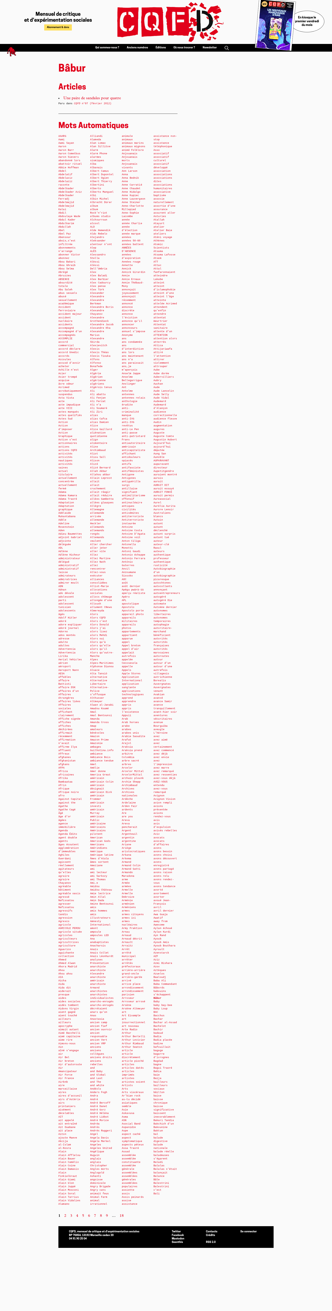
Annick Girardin (133, 272)
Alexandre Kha (100, 328)
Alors (94, 614)
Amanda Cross (99, 722)
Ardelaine (129, 802)
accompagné (66, 328)
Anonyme (127, 335)
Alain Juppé (67, 1186)
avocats (159, 837)
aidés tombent (68, 1005)
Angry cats (98, 1190)
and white (97, 1085)
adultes (63, 645)
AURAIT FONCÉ (163, 492)
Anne (125, 181)
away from (161, 921)
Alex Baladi (98, 275)
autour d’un (162, 663)
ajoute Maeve (67, 1137)
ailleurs (64, 1019)
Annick (126, 268)
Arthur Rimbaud (133, 1043)
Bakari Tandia (164, 1120)
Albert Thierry (101, 181)
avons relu (161, 876)
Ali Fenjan (98, 397)
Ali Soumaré (98, 408)
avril (157, 907)
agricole (64, 924)
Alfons (95, 359)
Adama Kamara (67, 495)
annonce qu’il (132, 321)
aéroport (64, 666)
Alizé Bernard (100, 467)
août (125, 582)
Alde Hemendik (100, 230)
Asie (125, 1109)
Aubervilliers (164, 377)
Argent (126, 830)
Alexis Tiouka (100, 356)
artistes (128, 1078)
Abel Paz (64, 233)
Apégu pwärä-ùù (133, 589)
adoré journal (68, 628)
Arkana (126, 855)
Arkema (126, 858)
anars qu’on (98, 1012)
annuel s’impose (133, 331)
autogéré (160, 596)
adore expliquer (70, 624)
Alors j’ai (98, 628)
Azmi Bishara (163, 963)
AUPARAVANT (161, 460)
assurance (161, 209)
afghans (63, 764)
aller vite (98, 551)
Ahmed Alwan (67, 963)
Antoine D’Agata (133, 533)
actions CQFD (67, 450)
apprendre (129, 701)
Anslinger (129, 383)
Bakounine (161, 1127)
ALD (92, 226)
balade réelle (164, 1151)
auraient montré (165, 474)
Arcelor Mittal (133, 771)
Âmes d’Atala (99, 858)
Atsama (158, 251)
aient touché (67, 1015)
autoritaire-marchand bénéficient (163, 632)
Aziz (157, 959)
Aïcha (62, 980)
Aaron (62, 146)
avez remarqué (164, 771)
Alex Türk (97, 289)
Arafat (126, 739)
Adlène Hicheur (69, 554)
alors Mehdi (98, 635)
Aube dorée (161, 373)
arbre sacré (130, 760)
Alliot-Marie (99, 586)
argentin (128, 837)
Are (124, 813)
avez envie (161, 757)
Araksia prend (132, 750)
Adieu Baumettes (70, 533)
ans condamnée (132, 342)
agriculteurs (67, 938)
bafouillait (162, 1047)
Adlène (63, 551)
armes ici (129, 917)
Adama (62, 492)
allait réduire (101, 495)
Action (63, 422)
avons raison (163, 872)
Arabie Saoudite (133, 736)
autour (158, 659)
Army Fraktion (132, 928)
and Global (98, 1074)
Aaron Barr (66, 150)
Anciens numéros (137, 47)
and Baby (96, 1071)
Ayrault (159, 949)
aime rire (65, 1040)
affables (64, 677)
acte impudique (69, 404)
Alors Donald (99, 624)
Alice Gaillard (101, 429)
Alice (94, 425)
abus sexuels (67, 293)
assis (126, 1193)
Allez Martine (100, 558)
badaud (158, 1033)
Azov (157, 966)
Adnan (62, 589)
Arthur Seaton (132, 1047)
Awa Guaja (161, 914)
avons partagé (164, 869)
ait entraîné (67, 1123)
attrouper (161, 366)
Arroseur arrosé (133, 1001)
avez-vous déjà (164, 778)
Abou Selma (66, 268)
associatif (161, 153)
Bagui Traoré (163, 1068)
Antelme (127, 391)
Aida (61, 984)
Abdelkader (66, 188)
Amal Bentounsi (101, 715)
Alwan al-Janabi (102, 704)
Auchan (158, 383)
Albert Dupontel (102, 174)
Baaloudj (160, 977)
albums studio (100, 216)
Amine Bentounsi (102, 903)
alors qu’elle (100, 645)
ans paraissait (133, 363)
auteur (158, 541)
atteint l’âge (164, 296)
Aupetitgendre (164, 471)
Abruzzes (64, 275)
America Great (100, 774)
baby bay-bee (163, 1005)
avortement (161, 893)
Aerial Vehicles (70, 659)
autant (158, 523)
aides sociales (69, 1001)
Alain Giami (67, 1179)
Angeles (95, 1144)
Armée (126, 883)
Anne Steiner (131, 202)
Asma (125, 1116)
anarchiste (98, 966)
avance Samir (163, 701)
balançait (161, 1172)
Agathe (63, 806)
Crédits (210, 1235)
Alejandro (97, 237)
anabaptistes (99, 942)
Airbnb (63, 1082)
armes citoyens (133, 914)
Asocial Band (131, 1123)
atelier (159, 226)
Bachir (158, 1029)
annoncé (127, 303)
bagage (158, 1050)
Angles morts (99, 1169)
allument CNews (101, 607)
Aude (157, 387)
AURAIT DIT (161, 485)
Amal (93, 712)
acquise (63, 380)
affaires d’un (68, 691)
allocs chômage (101, 596)
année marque (131, 233)
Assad (126, 1151)
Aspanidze (129, 1127)
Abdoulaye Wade (69, 216)
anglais (95, 1158)
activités (65, 453)
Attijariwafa (163, 349)
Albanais (96, 167)
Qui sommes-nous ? (107, 47)
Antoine (127, 527)
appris (126, 704)
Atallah (159, 219)
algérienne (98, 380)
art (124, 1012)
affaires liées (69, 701)
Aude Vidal (161, 397)
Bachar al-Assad (165, 1022)
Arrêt (126, 949)
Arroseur (128, 998)
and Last (96, 1078)
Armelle (127, 889)
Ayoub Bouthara (164, 945)
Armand (126, 862)
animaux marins (133, 143)
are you (127, 816)
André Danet (98, 1106)
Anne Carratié (132, 184)
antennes (128, 394)
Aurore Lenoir (164, 509)
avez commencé (164, 750)
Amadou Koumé (99, 708)
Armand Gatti (131, 869)
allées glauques (102, 502)
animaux (127, 139)
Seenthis (177, 1242)
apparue (127, 638)
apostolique (130, 603)
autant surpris (164, 533)
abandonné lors (69, 160)
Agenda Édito (67, 834)
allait (95, 481)
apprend (127, 698)
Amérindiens (98, 848)
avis (157, 820)
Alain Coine (67, 1165)
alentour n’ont (101, 244)
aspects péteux (133, 1144)
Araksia (127, 746)
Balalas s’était (165, 1169)
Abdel (62, 171)
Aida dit (64, 987)
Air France (66, 1078)
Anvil (126, 568)
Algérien (96, 377)
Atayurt (159, 223)
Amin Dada (97, 900)
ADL (60, 548)
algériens (97, 383)
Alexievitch (98, 345)
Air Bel (63, 1057)
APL (124, 600)
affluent (64, 750)
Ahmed (62, 959)
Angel (94, 1134)
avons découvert (165, 858)
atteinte (160, 300)
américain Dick (101, 792)
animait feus (99, 1193)
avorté (158, 889)
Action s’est (67, 439)
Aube (157, 369)
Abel (61, 230)
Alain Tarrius (68, 1197)
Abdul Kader (67, 219)
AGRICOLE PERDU (69, 928)
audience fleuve (165, 418)
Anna (125, 174)
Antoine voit (131, 537)
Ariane (126, 844)
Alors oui (97, 638)
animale (127, 136)
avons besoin (163, 851)
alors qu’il (98, 649)
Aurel (157, 502)
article (127, 1050)
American (96, 837)
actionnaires (67, 443)
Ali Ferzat (98, 401)
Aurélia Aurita (164, 506)
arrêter (127, 959)
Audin (157, 422)
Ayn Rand (160, 935)
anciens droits (101, 1057)
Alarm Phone (98, 153)
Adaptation (66, 502)
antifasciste (131, 467)
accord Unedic (68, 352)
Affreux (63, 753)
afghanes (64, 757)
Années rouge (131, 261)
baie (157, 1074)
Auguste (159, 432)
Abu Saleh (65, 289)
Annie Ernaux (131, 279)
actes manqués (68, 411)
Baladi (158, 1162)
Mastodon (178, 1238)
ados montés (67, 635)
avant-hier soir (165, 712)
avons (157, 848)
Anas (93, 1015)
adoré (62, 621)
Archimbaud (129, 785)
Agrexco (63, 921)
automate (160, 603)
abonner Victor (69, 254)
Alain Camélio (68, 1162)
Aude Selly (161, 394)
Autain (158, 519)
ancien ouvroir (101, 1029)
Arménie (127, 900)
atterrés (160, 342)
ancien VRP (98, 1043)
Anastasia (97, 1019)
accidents (65, 324)
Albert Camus (99, 171)
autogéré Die (163, 600)
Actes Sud (65, 418)
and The (95, 1082)
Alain (62, 1151)
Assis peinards (133, 1197)
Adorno (63, 631)
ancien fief (98, 1026)
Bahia (157, 1071)
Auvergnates (162, 684)
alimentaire (98, 443)
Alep (93, 247)
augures (159, 429)
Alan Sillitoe (100, 146)
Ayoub (157, 938)
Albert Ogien (99, 178)
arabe (126, 726)
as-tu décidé (131, 1099)
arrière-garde (132, 977)
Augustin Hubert (165, 439)
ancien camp (98, 1022)
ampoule (95, 931)
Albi (93, 195)
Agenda (63, 830)
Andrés (95, 1127)
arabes (126, 729)
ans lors (128, 352)
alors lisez (98, 631)
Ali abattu (98, 394)
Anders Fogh (98, 1092)
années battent (133, 244)
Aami (61, 139)
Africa (63, 771)
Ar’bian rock (131, 1095)
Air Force (65, 1074)
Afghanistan (67, 760)
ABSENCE (63, 279)
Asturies (160, 216)
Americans (97, 844)
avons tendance (164, 886)
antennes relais (133, 397)
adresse (63, 638)
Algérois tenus (101, 387)
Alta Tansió (98, 673)
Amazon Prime (99, 739)
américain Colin (102, 781)
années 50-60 (131, 240)
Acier (62, 373)
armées (126, 886)
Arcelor (127, 767)
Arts (125, 1088)
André (94, 1099)
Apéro (126, 596)
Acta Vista (66, 397)
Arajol (126, 743)
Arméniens (129, 907)
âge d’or (64, 816)
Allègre (95, 506)
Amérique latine (102, 855)
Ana (92, 938)
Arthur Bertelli (133, 1036)
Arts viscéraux (133, 1092)
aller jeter (98, 548)
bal (156, 1134)
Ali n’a (95, 404)
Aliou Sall (98, 457)
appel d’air (130, 649)
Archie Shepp (131, 781)
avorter (159, 897)
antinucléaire (132, 502)
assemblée (129, 1155)
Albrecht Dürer (101, 202)
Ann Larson (129, 171)
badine (158, 1043)
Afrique (63, 788)
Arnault (127, 942)
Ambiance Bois (100, 757)
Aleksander (98, 240)
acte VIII (65, 408)
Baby (157, 1001)
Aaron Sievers (68, 157)
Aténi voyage (163, 237)
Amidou (95, 886)
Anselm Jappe (131, 373)
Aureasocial (162, 499)
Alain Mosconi (68, 1190)
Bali (157, 1193)
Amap (93, 726)
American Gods (100, 841)
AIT (60, 1116)
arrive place (131, 984)
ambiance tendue (102, 760)
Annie (126, 275)
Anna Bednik (130, 178)
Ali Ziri (96, 411)
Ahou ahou (65, 973)
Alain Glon (66, 1183)
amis (93, 907)
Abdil (62, 212)
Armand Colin (131, 865)
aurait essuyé (164, 488)
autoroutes (161, 656)
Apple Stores (131, 673)
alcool (95, 223)
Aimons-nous (67, 1043)
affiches (64, 722)
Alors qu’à (98, 642)
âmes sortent (99, 862)
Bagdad (158, 1061)
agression (65, 917)
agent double (67, 837)
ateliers (160, 233)
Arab (125, 718)
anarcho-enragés (102, 1001)
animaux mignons (133, 146)
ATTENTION (161, 335)
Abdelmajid (66, 202)
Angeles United (101, 1148)
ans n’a (127, 359)
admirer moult (68, 582)
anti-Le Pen (130, 429)
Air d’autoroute (70, 1064)
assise (126, 1200)
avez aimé (161, 739)
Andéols (95, 1088)
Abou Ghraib (67, 265)
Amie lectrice (100, 893)
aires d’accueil (70, 1095)
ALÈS (93, 251)
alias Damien (99, 422)
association (162, 171)
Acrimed (63, 387)
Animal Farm (98, 1197)
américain (97, 778)
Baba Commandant (165, 984)
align (94, 439)
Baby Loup (161, 1008)
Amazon (95, 736)
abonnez (63, 258)
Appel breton (131, 645)
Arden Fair (129, 806)
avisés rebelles (165, 830)
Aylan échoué (163, 928)
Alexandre (97, 296)
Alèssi (95, 261)
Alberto (95, 188)
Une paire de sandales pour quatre (92, 98)
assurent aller (164, 212)
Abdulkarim (66, 223)
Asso (157, 150)
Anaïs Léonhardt (102, 956)
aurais (158, 478)
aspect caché (131, 1134)
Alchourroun (98, 219)
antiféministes (133, 471)
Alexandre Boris (102, 307)
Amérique (96, 851)
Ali (92, 391)
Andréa (95, 1123)
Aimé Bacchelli (69, 1033)
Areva (126, 820)
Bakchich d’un (164, 1123)
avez (157, 736)
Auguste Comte (164, 436)
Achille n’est (68, 369)
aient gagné (67, 1012)
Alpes (94, 659)
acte (61, 401)
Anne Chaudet (131, 188)
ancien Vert (98, 1040)
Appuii (126, 715)
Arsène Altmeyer (133, 1008)
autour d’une (163, 666)
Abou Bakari (67, 261)
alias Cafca (98, 418)
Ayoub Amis (161, 942)
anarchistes (98, 991)
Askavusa (128, 1113)
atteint (159, 282)
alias (94, 415)
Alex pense (98, 286)
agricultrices (68, 942)
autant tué (161, 537)
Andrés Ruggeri (101, 1130)
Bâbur (157, 998)
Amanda (95, 718)
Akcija (63, 1141)
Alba (93, 164)
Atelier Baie (163, 230)
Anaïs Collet (99, 952)
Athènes (159, 240)
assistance (129, 1204)
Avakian (159, 694)
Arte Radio (129, 1029)
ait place (65, 1130)
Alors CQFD (98, 617)
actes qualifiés (70, 415)
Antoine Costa (132, 530)
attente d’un (163, 331)
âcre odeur (66, 383)
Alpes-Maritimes (102, 663)
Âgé (60, 813)
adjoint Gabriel (70, 537)
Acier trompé (67, 377)
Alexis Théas (99, 352)
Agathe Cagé (67, 809)
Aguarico (64, 949)
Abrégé (63, 272)
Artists (127, 1085)
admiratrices (67, 579)
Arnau (126, 931)
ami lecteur (98, 872)
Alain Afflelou (69, 1155)
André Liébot (99, 1116)
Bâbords (159, 987)
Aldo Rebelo (98, 233)
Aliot (94, 453)
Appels (126, 670)
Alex (93, 272)
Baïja (157, 1078)
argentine (129, 841)
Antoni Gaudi (131, 551)
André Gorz (98, 1109)
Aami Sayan (66, 143)
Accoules (64, 359)
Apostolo (128, 607)
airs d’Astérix (69, 1099)
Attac (157, 265)
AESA (61, 673)
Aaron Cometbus (69, 153)
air (60, 1054)
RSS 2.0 (211, 1242)
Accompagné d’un (70, 331)
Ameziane (96, 865)
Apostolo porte (133, 610)
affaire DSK (67, 687)
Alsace (95, 670)
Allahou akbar (100, 474)
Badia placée (163, 1040)
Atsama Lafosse (164, 254)
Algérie (95, 373)
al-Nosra (64, 1148)
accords (63, 356)
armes (126, 910)
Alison (95, 460)
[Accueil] (166, 22)
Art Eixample (131, 1015)
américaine (98, 823)
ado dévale (66, 593)
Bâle (157, 1179)
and (92, 1068)
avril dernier (164, 910)
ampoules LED (99, 935)
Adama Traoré (67, 499)
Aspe (125, 1130)
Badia (157, 1036)
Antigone (128, 474)
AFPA (61, 767)
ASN (124, 1120)
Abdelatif (65, 174)
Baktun (158, 1130)
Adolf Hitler (67, 617)
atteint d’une (164, 293)
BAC (156, 1012)
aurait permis (164, 495)
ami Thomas (98, 879)
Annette (127, 265)
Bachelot (160, 1026)
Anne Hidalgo (131, 192)
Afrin (62, 785)
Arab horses (130, 722)
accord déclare (69, 349)
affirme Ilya (67, 746)
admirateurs (67, 575)
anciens (95, 1047)
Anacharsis (98, 945)
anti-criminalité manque (130, 412)
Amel (93, 764)
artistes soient (133, 1082)
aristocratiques (133, 851)
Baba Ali (160, 980)
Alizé (94, 464)
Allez (94, 554)
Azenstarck (161, 952)
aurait (158, 481)
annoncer (128, 324)
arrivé (126, 980)
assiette (128, 1190)
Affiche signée (69, 718)
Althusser (97, 698)
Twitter (176, 1231)
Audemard (160, 401)
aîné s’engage (68, 1050)
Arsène (126, 1005)
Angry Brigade (100, 1186)
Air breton (66, 1061)
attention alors (165, 338)
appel (126, 642)
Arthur (126, 1033)
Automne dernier (165, 607)
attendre (160, 314)
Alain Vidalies (69, 1200)
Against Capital (70, 799)
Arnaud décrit (132, 938)
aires (62, 1092)
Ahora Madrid (67, 966)
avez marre (161, 767)
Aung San (160, 453)
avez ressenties (165, 774)
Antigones (129, 478)
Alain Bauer (67, 1158)
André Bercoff (100, 1102)
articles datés (133, 1068)
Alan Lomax (98, 143)
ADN (60, 586)
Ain (60, 1047)
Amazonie (96, 743)
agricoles (65, 935)
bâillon (159, 1092)
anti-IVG (128, 418)
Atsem (157, 258)
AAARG (62, 136)
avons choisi (163, 855)
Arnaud (126, 935)
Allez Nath (98, 562)
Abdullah (64, 226)
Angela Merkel (100, 1141)
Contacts (211, 1231)
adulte (63, 642)
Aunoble (159, 457)
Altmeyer (96, 701)
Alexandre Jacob (102, 324)
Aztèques (160, 970)
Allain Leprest (101, 478)
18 (122, 1216)
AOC (124, 579)
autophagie (161, 624)
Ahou (61, 970)
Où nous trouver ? (184, 47)
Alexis (95, 349)
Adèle (62, 519)
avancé (158, 698)
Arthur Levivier (133, 1040)
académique (66, 303)
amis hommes (98, 910)
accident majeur (70, 314)
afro (61, 795)
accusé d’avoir (69, 363)
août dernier (131, 586)
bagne (157, 1064)
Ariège (126, 848)
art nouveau (130, 1026)
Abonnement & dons (58, 27)
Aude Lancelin (164, 391)
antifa (126, 464)
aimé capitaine (69, 1036)
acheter (63, 366)
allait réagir (100, 492)
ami (92, 869)
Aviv (157, 834)
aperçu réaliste (133, 593)
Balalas (159, 1165)
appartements (131, 631)
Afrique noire (68, 792)
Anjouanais (129, 153)
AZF (156, 956)
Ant (124, 387)
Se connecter (248, 1231)
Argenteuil (129, 834)
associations (163, 174)
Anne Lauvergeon (133, 198)
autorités (161, 638)
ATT (156, 261)
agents (63, 841)
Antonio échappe (133, 554)
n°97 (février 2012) (92, 103)
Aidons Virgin (68, 1008)
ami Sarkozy (98, 876)
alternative (98, 677)
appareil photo (133, 614)
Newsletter (210, 47)
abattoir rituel (70, 164)
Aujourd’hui (162, 443)
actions (63, 446)
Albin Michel (99, 198)
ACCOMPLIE (65, 338)
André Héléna (99, 1113)
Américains (98, 827)
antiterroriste (133, 516)
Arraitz (127, 945)
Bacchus (159, 1015)
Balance (159, 1176)
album (94, 206)
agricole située (70, 931)
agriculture (67, 945)
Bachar (158, 1019)
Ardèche (127, 799)
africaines (66, 774)
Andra (94, 1095)
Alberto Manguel (102, 192)
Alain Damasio (68, 1169)
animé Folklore (133, 150)
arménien (128, 903)
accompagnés (67, 335)
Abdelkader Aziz (70, 192)
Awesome (159, 924)
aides (62, 998)
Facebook (178, 1235)
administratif (68, 565)
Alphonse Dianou (102, 666)
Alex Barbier (99, 279)
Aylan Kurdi (162, 931)
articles (128, 1064)
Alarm (94, 150)
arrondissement (133, 987)
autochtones (162, 582)
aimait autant (68, 1029)
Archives (128, 788)
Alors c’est (98, 621)
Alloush (95, 603)
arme (125, 879)
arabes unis (130, 732)
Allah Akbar (98, 471)
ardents (127, 809)
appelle (127, 666)
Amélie (95, 767)
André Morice (99, 1120)
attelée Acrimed (165, 303)
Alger (94, 369)
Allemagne (97, 509)
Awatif (158, 917)
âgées (62, 820)
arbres (126, 764)
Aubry (157, 380)
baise (157, 1095)
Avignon (159, 795)
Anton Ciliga (131, 541)
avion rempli (163, 802)
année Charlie (132, 223)
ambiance (96, 753)
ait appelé (66, 1120)
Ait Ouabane (67, 1127)
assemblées (129, 1172)
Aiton (62, 1134)
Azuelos (159, 973)
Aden (61, 530)
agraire (63, 876)
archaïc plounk (133, 778)
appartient (129, 635)
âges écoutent (68, 844)
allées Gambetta (102, 499)
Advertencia (67, 649)
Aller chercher (101, 544)
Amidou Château (101, 889)
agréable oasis (69, 893)
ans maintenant (133, 356)
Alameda (95, 139)
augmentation (163, 425)
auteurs (159, 551)
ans (124, 338)
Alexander (97, 293)
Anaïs (94, 949)
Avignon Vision (164, 799)
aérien (63, 663)
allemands (97, 527)
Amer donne (98, 771)
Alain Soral (67, 1193)
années (126, 237)
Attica (158, 345)
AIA (60, 977)
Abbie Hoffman (68, 167)
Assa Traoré (130, 1148)
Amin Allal (98, 897)
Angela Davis (99, 1137)
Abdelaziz (65, 178)
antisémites (130, 513)
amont (94, 928)
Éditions (161, 47)
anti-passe (129, 432)
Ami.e (94, 883)
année (126, 219)
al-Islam (64, 1144)
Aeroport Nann (68, 670)
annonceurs (129, 328)
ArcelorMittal (132, 774)
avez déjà (161, 753)
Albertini (97, 184)
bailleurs (161, 1082)
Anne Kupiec (130, 195)
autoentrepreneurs (167, 593)
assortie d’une (164, 206)
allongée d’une (101, 600)
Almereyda (97, 610)
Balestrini (161, 1183)
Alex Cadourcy (100, 282)
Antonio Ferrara (133, 558)
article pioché (133, 1061)
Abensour (64, 237)
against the (67, 802)
